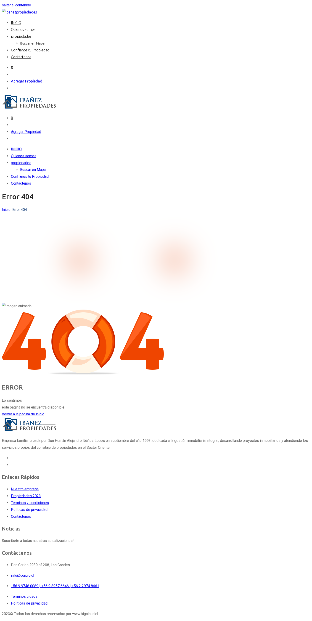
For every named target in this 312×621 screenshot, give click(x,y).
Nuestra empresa (25, 489)
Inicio (6, 209)
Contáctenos (21, 57)
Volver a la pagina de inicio (23, 414)
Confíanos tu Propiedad (30, 50)
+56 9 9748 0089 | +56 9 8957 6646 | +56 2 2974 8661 (55, 586)
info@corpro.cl (22, 575)
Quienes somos (23, 29)
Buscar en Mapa (32, 43)
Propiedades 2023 (26, 496)
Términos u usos (24, 596)
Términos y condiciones (30, 503)
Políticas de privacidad (29, 509)
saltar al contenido (16, 5)
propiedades (21, 36)
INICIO (16, 23)
